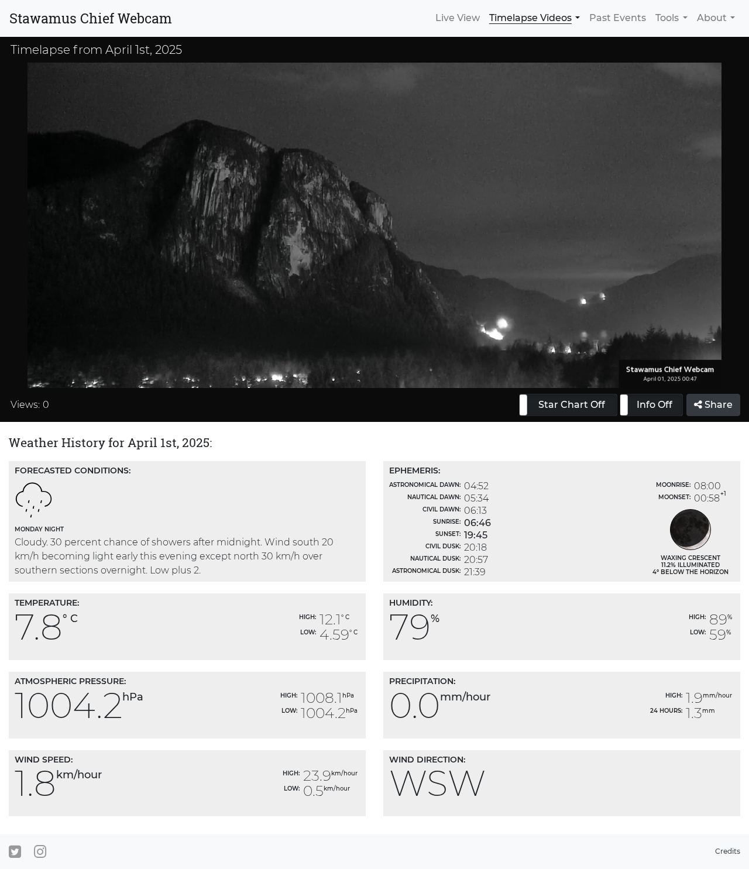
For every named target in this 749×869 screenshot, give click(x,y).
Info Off (654, 404)
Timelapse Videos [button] (530, 17)
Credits (727, 851)
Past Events (617, 17)
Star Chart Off (571, 404)
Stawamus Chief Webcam (90, 18)
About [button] (712, 17)
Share (717, 404)
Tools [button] (667, 17)
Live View (457, 17)
